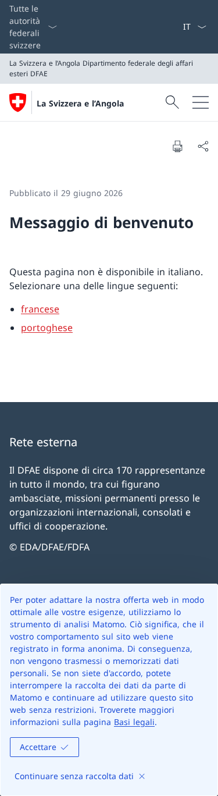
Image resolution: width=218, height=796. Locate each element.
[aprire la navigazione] (200, 102)
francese (40, 309)
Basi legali (134, 721)
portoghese (47, 327)
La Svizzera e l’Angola (80, 103)
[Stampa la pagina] (177, 146)
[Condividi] (203, 146)
